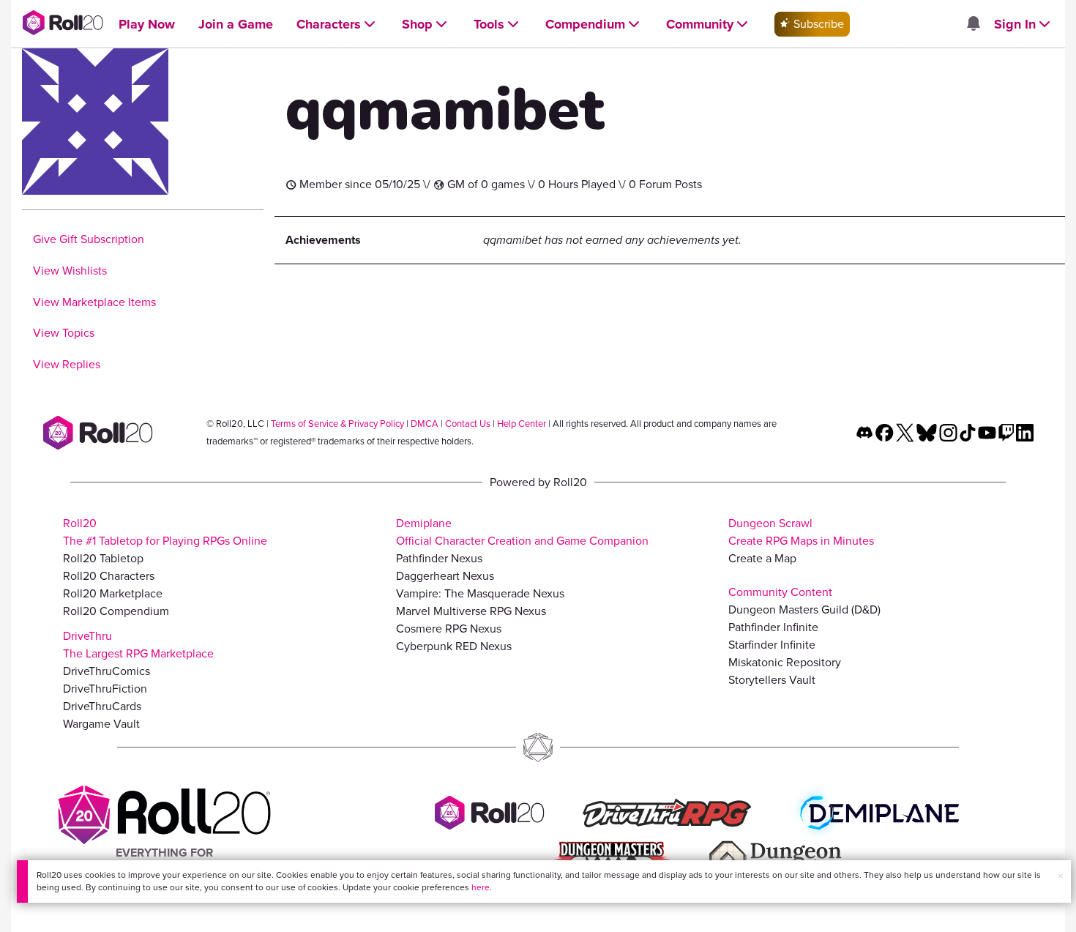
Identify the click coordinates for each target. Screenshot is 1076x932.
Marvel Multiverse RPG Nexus (471, 611)
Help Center (521, 423)
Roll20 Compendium (116, 611)
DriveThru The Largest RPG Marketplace (138, 644)
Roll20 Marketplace (112, 593)
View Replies (66, 364)
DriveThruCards (102, 706)
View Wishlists (70, 270)
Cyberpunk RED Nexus (454, 646)
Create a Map (762, 558)
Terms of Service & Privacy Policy (337, 423)
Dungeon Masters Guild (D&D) (804, 609)
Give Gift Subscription (88, 239)
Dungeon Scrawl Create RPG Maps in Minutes (801, 532)
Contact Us (467, 423)
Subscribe (817, 23)
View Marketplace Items (94, 302)
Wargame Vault (101, 723)
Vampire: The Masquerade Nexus (480, 593)
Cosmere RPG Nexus (448, 628)
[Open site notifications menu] (972, 24)
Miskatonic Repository (784, 662)
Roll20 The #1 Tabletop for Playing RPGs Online (165, 532)
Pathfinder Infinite (773, 627)
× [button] (1061, 876)
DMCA (424, 423)
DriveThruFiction (105, 688)
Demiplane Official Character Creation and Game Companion (522, 532)
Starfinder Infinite (771, 644)
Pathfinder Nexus (439, 558)
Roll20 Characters (108, 575)
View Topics (63, 332)
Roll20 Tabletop (103, 558)
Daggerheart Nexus (445, 575)
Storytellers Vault (771, 679)
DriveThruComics (106, 671)
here (480, 887)
